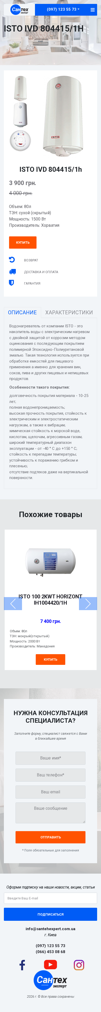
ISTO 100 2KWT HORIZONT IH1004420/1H (50, 599)
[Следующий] (88, 603)
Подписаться (51, 914)
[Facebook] (22, 964)
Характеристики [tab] (69, 312)
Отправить (50, 837)
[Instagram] (79, 964)
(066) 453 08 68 (50, 951)
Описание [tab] (22, 312)
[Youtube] (50, 964)
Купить (23, 242)
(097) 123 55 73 (61, 9)
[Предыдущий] (13, 603)
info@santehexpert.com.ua (50, 929)
